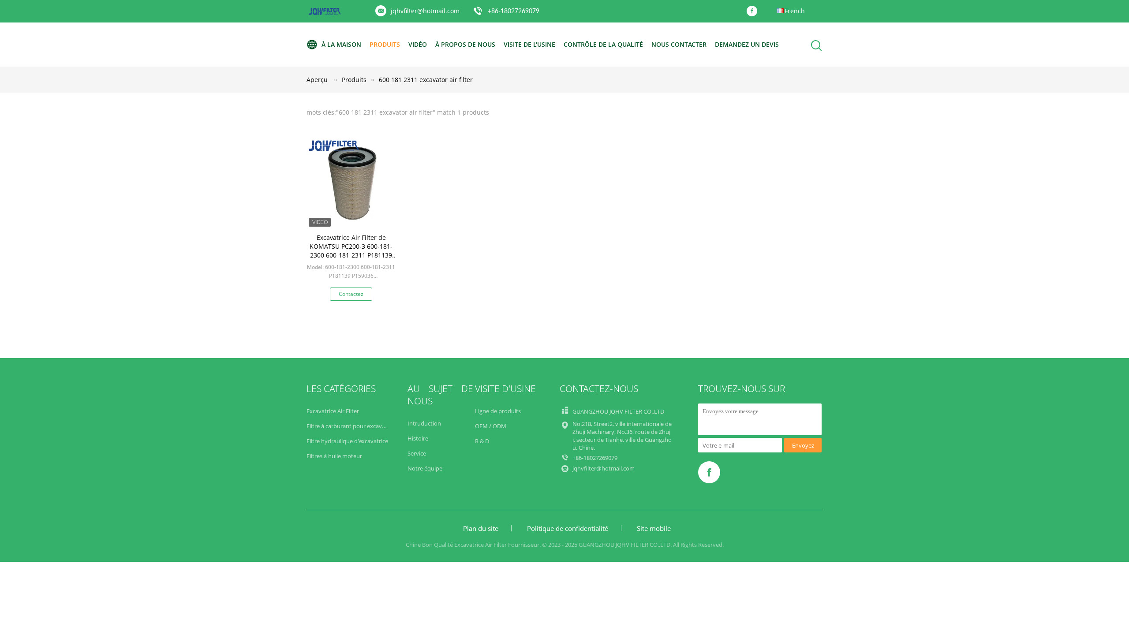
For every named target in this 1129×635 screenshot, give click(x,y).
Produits (385, 44)
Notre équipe (424, 468)
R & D (482, 441)
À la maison (341, 44)
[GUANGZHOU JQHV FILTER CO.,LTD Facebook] (754, 11)
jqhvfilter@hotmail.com (425, 11)
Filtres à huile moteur (334, 456)
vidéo (417, 44)
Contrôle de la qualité (603, 44)
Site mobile (654, 528)
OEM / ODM (490, 426)
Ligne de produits (498, 411)
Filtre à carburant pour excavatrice (351, 426)
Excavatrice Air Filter (333, 411)
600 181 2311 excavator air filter (426, 79)
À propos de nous (465, 44)
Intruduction (424, 423)
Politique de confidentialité (567, 528)
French (795, 11)
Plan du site (480, 528)
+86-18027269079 (513, 11)
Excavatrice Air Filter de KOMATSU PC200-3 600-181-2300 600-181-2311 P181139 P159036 (351, 250)
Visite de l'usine (529, 44)
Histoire (417, 438)
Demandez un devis (747, 44)
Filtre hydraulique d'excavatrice (347, 441)
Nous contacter (679, 44)
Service (416, 453)
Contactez (351, 294)
